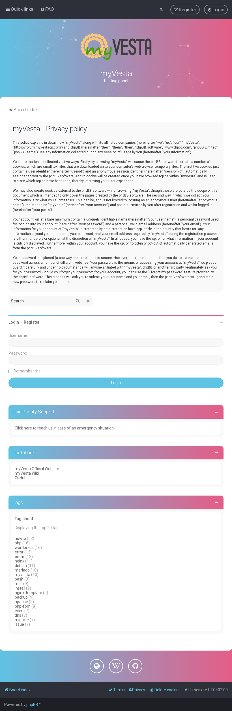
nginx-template (28, 592)
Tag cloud (24, 518)
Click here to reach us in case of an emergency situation (64, 428)
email (20, 556)
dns (18, 615)
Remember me (27, 371)
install (20, 588)
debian (21, 565)
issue (19, 624)
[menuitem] (47, 9)
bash (19, 579)
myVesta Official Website (37, 468)
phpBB (32, 704)
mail (18, 583)
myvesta (22, 574)
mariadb (22, 570)
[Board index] (116, 46)
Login (13, 322)
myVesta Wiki (27, 473)
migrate (22, 620)
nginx (19, 561)
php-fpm (23, 606)
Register (32, 322)
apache (21, 601)
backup (21, 597)
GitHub (21, 478)
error (19, 552)
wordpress (24, 547)
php (18, 543)
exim (19, 611)
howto (20, 538)
